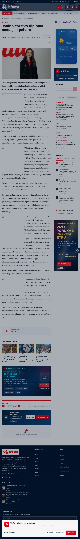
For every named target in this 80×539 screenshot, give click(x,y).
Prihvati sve (71, 532)
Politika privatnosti (9, 532)
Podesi (51, 532)
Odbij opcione (60, 532)
